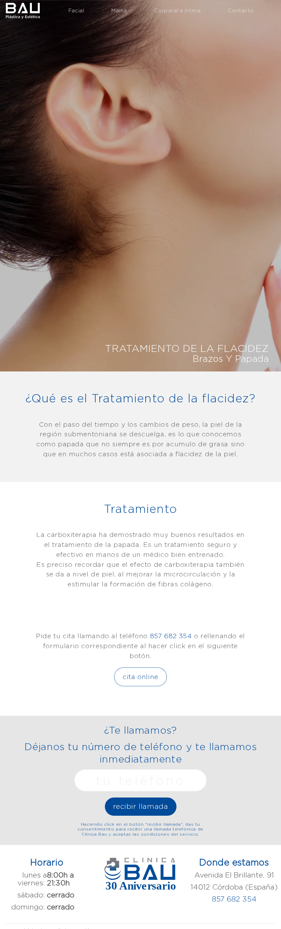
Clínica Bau (22, 10)
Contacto (241, 10)
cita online (140, 676)
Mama (119, 10)
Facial (76, 10)
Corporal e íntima (177, 10)
